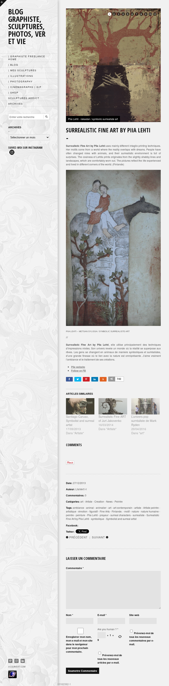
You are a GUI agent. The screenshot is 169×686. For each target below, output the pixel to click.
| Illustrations (20, 75)
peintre (70, 515)
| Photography (20, 81)
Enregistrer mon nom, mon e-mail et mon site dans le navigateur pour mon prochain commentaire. (79, 644)
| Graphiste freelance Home (26, 58)
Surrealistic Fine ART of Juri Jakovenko (112, 418)
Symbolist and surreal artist (121, 518)
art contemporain (122, 507)
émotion (82, 511)
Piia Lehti (92, 515)
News (109, 501)
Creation (99, 501)
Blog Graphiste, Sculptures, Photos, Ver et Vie (27, 26)
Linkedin (23, 661)
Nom (69, 615)
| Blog (13, 64)
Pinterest (10, 661)
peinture (80, 515)
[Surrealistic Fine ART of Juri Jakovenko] (113, 406)
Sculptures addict (23, 98)
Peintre (119, 501)
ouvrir (3, 3)
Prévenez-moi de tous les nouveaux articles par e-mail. (109, 658)
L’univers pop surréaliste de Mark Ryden (143, 420)
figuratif (93, 511)
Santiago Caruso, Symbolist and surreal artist (80, 420)
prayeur (104, 515)
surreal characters (120, 515)
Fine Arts (105, 511)
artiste (137, 507)
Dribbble (16, 661)
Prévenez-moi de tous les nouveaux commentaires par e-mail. (141, 638)
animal (90, 507)
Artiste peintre (151, 507)
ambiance (78, 507)
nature (135, 511)
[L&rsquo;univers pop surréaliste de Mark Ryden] (145, 406)
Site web (134, 615)
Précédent (78, 537)
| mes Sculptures (22, 70)
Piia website (78, 367)
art (81, 501)
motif (127, 511)
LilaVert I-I (81, 489)
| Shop (13, 92)
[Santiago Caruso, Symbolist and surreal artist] (80, 406)
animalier (101, 507)
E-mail (102, 615)
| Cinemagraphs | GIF (25, 87)
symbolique (97, 518)
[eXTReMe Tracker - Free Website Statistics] (12, 677)
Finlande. (117, 511)
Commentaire (75, 568)
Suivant (98, 537)
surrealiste (138, 515)
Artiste (88, 501)
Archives (15, 103)
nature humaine (150, 511)
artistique (71, 511)
